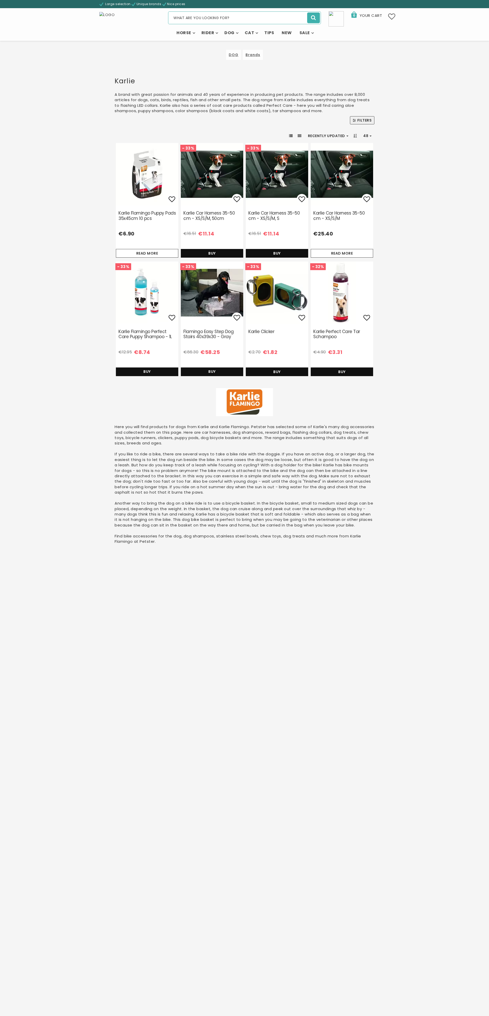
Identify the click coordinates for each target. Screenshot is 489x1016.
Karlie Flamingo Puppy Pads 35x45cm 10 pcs (147, 215)
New (287, 33)
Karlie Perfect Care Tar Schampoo (336, 334)
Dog (229, 33)
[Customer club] (336, 18)
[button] (366, 15)
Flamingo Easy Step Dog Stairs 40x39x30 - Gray (208, 334)
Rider (207, 33)
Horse (183, 33)
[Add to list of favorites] (147, 174)
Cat (249, 33)
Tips (269, 33)
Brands (253, 54)
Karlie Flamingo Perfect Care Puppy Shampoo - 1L (145, 334)
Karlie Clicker (261, 331)
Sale (305, 33)
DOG (233, 54)
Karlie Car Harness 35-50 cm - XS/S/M (339, 215)
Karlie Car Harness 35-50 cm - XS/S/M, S (274, 215)
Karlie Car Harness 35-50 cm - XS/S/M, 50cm (209, 215)
